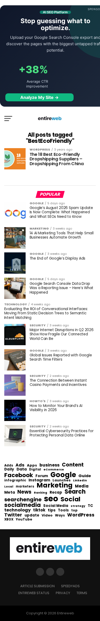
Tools (63, 510)
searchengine (23, 499)
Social (71, 499)
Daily (9, 469)
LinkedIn (80, 480)
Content (73, 464)
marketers (25, 486)
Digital (35, 469)
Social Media (55, 505)
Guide (84, 476)
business (49, 465)
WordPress (80, 514)
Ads (20, 465)
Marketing (55, 485)
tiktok (39, 510)
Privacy (63, 593)
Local (8, 486)
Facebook (18, 475)
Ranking (40, 492)
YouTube (24, 519)
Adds (8, 465)
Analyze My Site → (39, 97)
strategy (78, 506)
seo (51, 498)
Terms (82, 593)
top (74, 510)
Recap (56, 492)
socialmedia (22, 505)
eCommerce (53, 469)
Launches (62, 480)
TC (90, 506)
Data (22, 469)
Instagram (39, 480)
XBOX (8, 519)
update (32, 515)
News (24, 492)
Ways (60, 515)
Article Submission (37, 586)
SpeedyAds (70, 586)
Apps (32, 465)
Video (47, 515)
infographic (15, 480)
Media (82, 486)
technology (17, 510)
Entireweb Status (33, 593)
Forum (41, 476)
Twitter (13, 515)
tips (51, 510)
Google (63, 474)
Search (75, 492)
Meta (9, 492)
